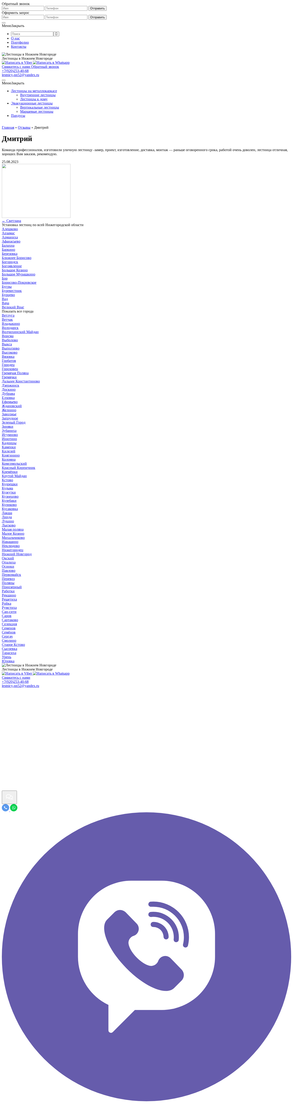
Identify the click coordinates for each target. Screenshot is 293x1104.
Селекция (9, 624)
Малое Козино (13, 533)
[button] (13, 26)
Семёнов (9, 632)
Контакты (18, 46)
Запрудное (10, 418)
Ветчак (7, 319)
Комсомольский (14, 463)
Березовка (9, 254)
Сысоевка (9, 649)
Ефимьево (10, 402)
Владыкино (11, 324)
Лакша (7, 513)
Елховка (8, 398)
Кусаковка (10, 509)
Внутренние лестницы (38, 95)
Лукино (8, 521)
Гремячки (9, 377)
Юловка (8, 661)
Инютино (9, 439)
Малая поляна (13, 529)
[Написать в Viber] (17, 62)
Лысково (9, 525)
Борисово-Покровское (19, 282)
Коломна (9, 459)
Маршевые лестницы (36, 111)
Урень (6, 657)
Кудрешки (10, 484)
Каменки (9, 447)
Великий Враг (13, 307)
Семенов (9, 628)
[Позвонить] (6, 810)
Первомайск (11, 575)
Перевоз (8, 579)
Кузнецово (10, 496)
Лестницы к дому (34, 99)
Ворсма (8, 336)
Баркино (8, 249)
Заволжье (9, 414)
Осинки (8, 566)
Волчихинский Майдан (20, 332)
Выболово (10, 340)
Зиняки (7, 426)
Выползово (10, 348)
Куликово (9, 505)
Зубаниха (9, 431)
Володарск (10, 328)
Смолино (9, 640)
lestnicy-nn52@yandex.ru (20, 75)
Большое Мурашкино (18, 274)
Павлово (8, 570)
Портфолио (20, 42)
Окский (8, 558)
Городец (8, 365)
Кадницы (9, 443)
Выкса (7, 344)
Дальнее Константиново (21, 381)
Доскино (9, 389)
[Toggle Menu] (3, 23)
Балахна (8, 245)
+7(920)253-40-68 (15, 71)
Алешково (10, 229)
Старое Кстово (13, 645)
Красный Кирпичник (18, 468)
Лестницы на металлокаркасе (34, 91)
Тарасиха (9, 653)
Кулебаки (9, 501)
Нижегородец (12, 550)
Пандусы (18, 116)
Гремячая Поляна (15, 373)
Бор (5, 278)
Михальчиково (13, 538)
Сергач (7, 636)
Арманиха (10, 237)
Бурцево (8, 295)
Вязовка (8, 356)
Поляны (8, 583)
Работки (8, 591)
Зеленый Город (13, 422)
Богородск (10, 262)
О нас (15, 38)
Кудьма (7, 488)
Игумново (10, 435)
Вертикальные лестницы (39, 107)
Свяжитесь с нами (16, 677)
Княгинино (11, 455)
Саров (6, 616)
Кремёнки (10, 472)
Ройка (6, 603)
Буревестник (12, 291)
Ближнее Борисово (16, 258)
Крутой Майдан (14, 476)
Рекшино (9, 595)
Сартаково (10, 620)
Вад (5, 299)
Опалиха (9, 562)
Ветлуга (8, 315)
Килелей (8, 451)
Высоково (9, 352)
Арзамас (8, 233)
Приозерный (12, 587)
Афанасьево (11, 241)
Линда (7, 517)
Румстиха (9, 607)
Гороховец (10, 369)
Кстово (7, 480)
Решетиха (9, 599)
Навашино (10, 542)
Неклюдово (11, 546)
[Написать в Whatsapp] (51, 62)
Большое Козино (15, 270)
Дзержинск (10, 385)
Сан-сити (9, 612)
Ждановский (12, 406)
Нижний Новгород (17, 554)
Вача (5, 303)
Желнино (9, 410)
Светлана (11, 221)
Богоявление (12, 266)
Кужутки (9, 492)
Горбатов (9, 361)
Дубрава (8, 394)
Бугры (7, 287)
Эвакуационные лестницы (32, 103)
